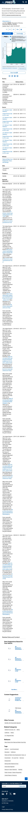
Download (19, 33)
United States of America (11, 775)
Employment (8, 760)
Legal (3, 806)
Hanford (6, 749)
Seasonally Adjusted (9, 766)
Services (22, 758)
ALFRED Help (5, 803)
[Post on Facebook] (12, 76)
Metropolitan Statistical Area (11, 763)
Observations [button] (6, 21)
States (12, 732)
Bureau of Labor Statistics (11, 769)
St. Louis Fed (15, 758)
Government (7, 758)
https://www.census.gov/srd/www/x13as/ (7, 260)
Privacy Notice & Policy (7, 809)
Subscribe (22, 786)
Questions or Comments (7, 801)
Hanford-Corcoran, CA (10, 729)
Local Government (14, 749)
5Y (10, 29)
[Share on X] (9, 76)
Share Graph (13, 72)
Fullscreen (21, 68)
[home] (8, 2)
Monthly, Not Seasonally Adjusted (13, 723)
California (7, 732)
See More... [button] (14, 689)
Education (7, 752)
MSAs (18, 729)
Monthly (20, 769)
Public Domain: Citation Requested (13, 772)
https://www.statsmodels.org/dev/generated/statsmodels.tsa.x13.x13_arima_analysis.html (8, 297)
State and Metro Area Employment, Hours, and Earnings (8, 161)
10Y (13, 29)
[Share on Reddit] (15, 76)
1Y (6, 29)
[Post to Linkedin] (17, 76)
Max (18, 29)
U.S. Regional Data (9, 735)
